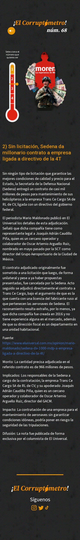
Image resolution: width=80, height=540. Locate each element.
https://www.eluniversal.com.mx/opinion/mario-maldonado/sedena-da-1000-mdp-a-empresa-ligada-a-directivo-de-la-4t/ (39, 348)
